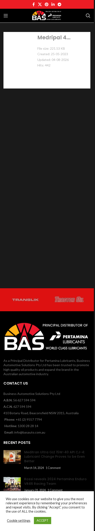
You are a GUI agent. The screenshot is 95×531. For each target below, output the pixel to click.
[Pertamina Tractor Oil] (70, 299)
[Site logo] (47, 15)
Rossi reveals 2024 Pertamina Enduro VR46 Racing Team (55, 481)
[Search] (88, 15)
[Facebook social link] (33, 4)
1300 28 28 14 (28, 426)
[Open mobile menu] (5, 15)
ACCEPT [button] (42, 520)
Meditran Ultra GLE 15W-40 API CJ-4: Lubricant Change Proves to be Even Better (54, 456)
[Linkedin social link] (53, 4)
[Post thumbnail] (12, 460)
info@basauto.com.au (29, 432)
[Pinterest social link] (46, 4)
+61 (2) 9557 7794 (29, 419)
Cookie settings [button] (18, 520)
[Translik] (25, 299)
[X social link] (39, 4)
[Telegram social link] (59, 4)
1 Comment (53, 468)
